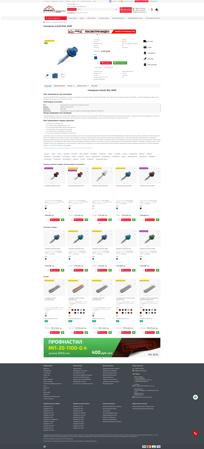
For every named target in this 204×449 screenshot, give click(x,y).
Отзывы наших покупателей (51, 396)
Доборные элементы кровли (111, 368)
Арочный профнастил (118, 18)
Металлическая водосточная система (143, 406)
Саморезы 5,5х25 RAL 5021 (76, 248)
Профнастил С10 (48, 408)
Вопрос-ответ (82, 86)
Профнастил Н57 (78, 406)
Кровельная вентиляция (110, 375)
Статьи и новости (48, 398)
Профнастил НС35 (48, 425)
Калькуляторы (72, 18)
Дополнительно (108, 365)
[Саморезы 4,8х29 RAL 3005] (54, 176)
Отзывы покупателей (86, 1)
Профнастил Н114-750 (79, 415)
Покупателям (77, 365)
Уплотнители (106, 410)
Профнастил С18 (48, 417)
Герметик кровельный (109, 417)
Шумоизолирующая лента (110, 413)
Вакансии (46, 368)
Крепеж (48, 22)
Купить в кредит (48, 381)
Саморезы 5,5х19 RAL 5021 (123, 248)
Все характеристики (99, 79)
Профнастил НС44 (48, 430)
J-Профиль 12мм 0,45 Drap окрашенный (76, 298)
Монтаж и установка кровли (81, 377)
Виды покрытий (48, 379)
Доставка (61, 1)
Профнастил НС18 (48, 415)
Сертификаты (54, 1)
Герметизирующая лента (110, 415)
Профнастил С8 (47, 406)
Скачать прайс (126, 8)
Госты (45, 385)
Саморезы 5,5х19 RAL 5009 (52, 248)
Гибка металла (77, 368)
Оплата (73, 1)
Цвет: (95, 54)
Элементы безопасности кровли (112, 406)
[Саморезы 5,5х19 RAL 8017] (149, 176)
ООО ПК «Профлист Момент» (130, 43)
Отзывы (70, 86)
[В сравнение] (63, 171)
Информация (47, 365)
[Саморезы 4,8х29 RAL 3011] (78, 176)
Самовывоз (67, 1)
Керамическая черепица (110, 370)
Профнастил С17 (48, 410)
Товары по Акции (126, 11)
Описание (48, 86)
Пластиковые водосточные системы (143, 408)
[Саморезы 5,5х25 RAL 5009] (126, 176)
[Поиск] (116, 9)
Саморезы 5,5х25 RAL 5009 (123, 185)
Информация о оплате (79, 381)
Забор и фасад (91, 18)
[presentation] (43, 194)
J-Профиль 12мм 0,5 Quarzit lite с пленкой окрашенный (149, 298)
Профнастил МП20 (48, 421)
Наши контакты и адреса (141, 1)
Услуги (45, 377)
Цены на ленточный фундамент (82, 379)
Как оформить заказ (79, 372)
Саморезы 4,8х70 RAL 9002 (100, 185)
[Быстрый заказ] (62, 219)
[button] (97, 34)
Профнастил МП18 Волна (50, 419)
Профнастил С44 (48, 428)
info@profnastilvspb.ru (140, 12)
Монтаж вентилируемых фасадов (82, 375)
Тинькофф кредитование (129, 1)
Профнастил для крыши (110, 379)
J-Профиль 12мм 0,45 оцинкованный (98, 298)
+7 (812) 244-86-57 (139, 8)
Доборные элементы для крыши (112, 421)
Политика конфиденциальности (52, 383)
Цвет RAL (94, 86)
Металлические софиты (109, 408)
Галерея (94, 1)
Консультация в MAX (116, 1)
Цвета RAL (46, 388)
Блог (78, 1)
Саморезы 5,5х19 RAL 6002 (147, 248)
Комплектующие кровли (110, 372)
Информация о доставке (80, 370)
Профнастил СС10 (48, 413)
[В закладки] (63, 168)
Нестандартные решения (153, 18)
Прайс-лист (46, 375)
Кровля (82, 18)
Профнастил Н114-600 (79, 413)
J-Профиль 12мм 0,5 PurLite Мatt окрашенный (125, 298)
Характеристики (59, 86)
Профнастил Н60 (78, 408)
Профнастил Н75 (78, 410)
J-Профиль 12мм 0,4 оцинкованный (50, 298)
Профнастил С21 (48, 423)
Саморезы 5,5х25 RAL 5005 (102, 90)
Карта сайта (46, 392)
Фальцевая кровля (108, 383)
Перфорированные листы (135, 18)
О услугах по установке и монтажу (83, 383)
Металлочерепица (108, 377)
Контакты (46, 394)
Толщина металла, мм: (51, 318)
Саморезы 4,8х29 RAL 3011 (76, 185)
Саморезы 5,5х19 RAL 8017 (147, 185)
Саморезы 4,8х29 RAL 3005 (52, 185)
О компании (46, 1)
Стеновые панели (104, 18)
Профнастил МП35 (78, 417)
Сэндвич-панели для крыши (111, 381)
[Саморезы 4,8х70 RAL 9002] (102, 176)
